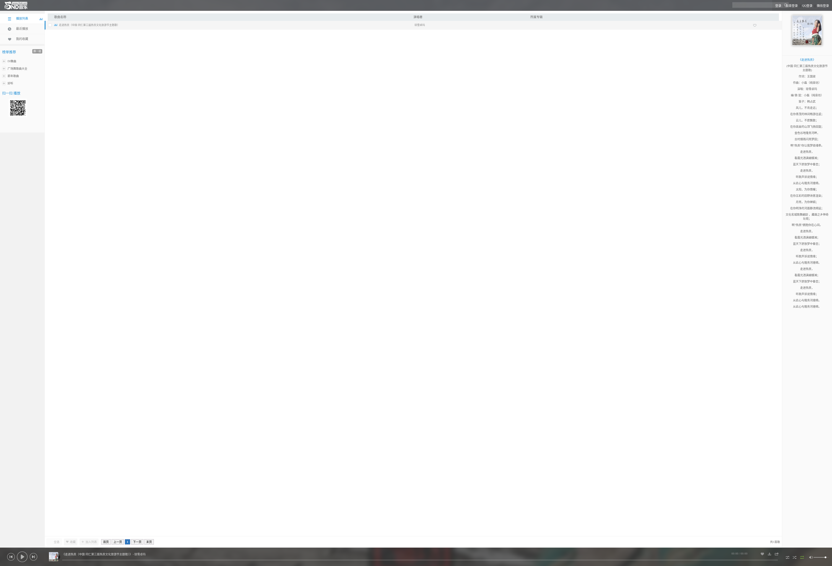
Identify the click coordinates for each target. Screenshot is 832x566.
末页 (149, 541)
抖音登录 (792, 5)
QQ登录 (807, 5)
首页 (106, 541)
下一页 (137, 541)
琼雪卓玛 (419, 25)
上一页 (118, 541)
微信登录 (823, 5)
